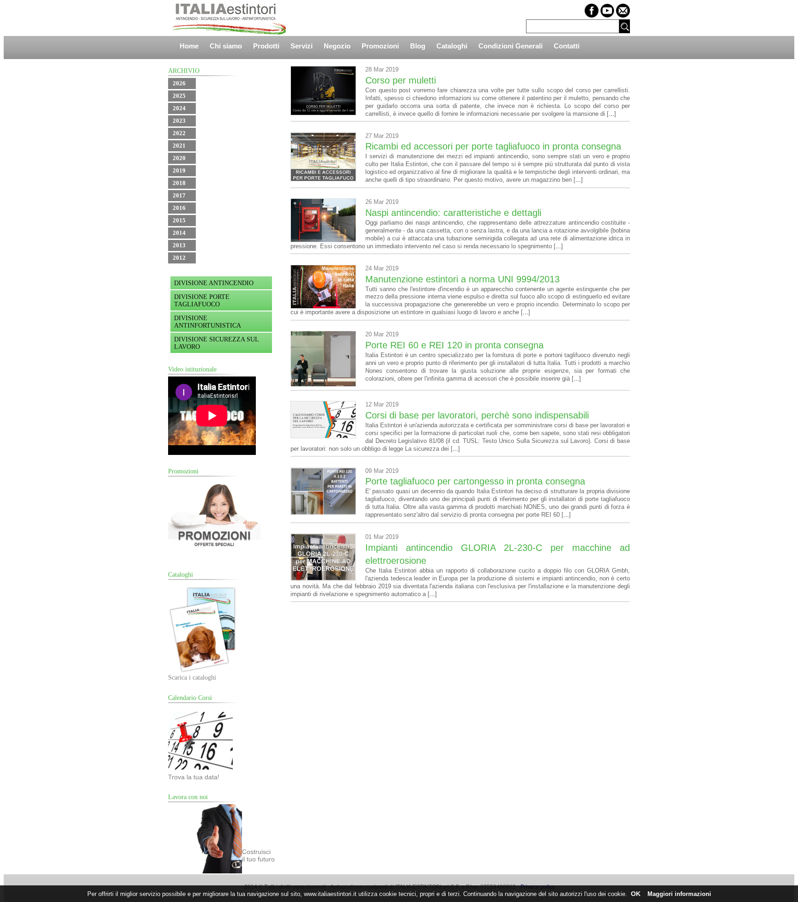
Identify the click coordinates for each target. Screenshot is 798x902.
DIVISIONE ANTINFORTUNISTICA (207, 322)
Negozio (337, 46)
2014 (179, 232)
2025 (179, 95)
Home (189, 46)
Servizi (301, 46)
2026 (179, 83)
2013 (179, 245)
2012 (179, 257)
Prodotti (266, 46)
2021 (179, 145)
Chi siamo (226, 46)
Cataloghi (451, 46)
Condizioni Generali (510, 46)
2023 (179, 120)
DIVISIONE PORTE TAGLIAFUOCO (202, 300)
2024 (179, 108)
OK (636, 893)
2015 (179, 220)
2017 (179, 195)
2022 (179, 133)
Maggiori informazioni (679, 893)
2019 (179, 170)
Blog (417, 46)
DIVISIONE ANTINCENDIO (214, 283)
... (611, 113)
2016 (179, 207)
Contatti (567, 46)
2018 (179, 182)
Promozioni (380, 46)
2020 (179, 158)
